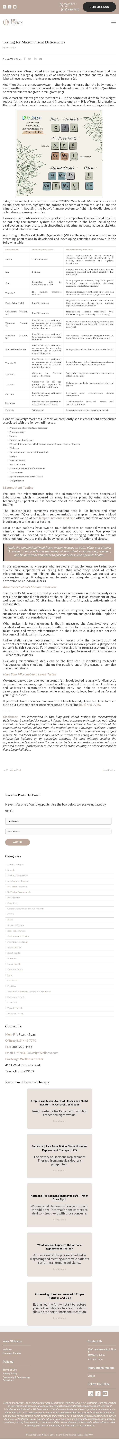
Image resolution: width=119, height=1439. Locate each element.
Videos (91, 1375)
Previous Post (12, 770)
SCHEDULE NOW (99, 6)
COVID (10, 914)
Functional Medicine (17, 942)
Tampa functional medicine (56, 518)
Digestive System (15, 925)
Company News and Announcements (25, 909)
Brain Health (13, 898)
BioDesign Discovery (17, 886)
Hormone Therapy (12, 1353)
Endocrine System (16, 931)
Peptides (11, 986)
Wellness (7, 1349)
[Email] (40, 59)
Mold (9, 975)
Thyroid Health (14, 1008)
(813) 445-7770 (70, 9)
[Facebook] (24, 59)
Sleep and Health (16, 997)
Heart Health (13, 953)
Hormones (12, 958)
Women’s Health (15, 1013)
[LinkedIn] (35, 59)
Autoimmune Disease (18, 881)
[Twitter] (29, 59)
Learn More (58, 1121)
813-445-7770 (95, 1359)
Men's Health (13, 964)
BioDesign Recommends (19, 892)
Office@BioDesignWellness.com (36, 1052)
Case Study (13, 903)
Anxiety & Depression (18, 875)
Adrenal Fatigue (15, 864)
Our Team (12, 980)
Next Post (109, 770)
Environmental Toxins (18, 936)
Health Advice (14, 947)
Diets (10, 920)
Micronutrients (15, 969)
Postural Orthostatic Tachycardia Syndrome (29, 991)
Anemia (11, 870)
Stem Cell (12, 1002)
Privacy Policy (10, 1373)
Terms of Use (10, 1369)
